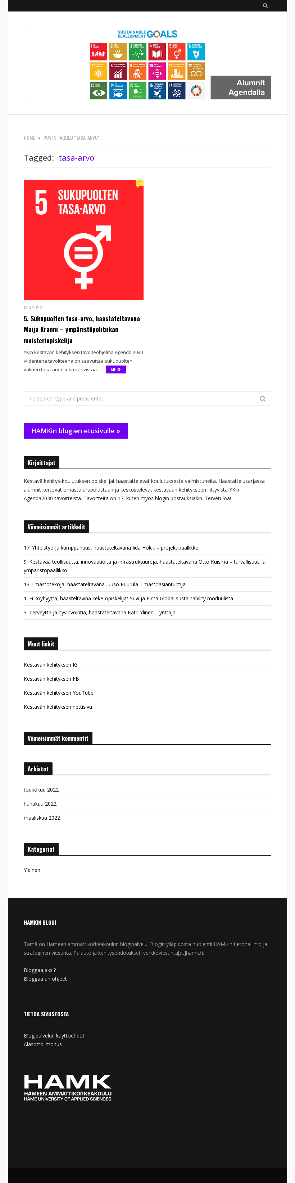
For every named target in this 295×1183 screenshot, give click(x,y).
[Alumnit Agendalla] (147, 65)
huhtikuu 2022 (40, 803)
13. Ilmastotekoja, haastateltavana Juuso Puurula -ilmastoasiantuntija (105, 584)
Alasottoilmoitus (43, 1044)
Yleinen (32, 869)
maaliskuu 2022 (42, 817)
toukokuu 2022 (41, 789)
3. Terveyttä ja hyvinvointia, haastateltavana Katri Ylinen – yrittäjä (100, 612)
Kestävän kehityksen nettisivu (58, 706)
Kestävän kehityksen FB (51, 678)
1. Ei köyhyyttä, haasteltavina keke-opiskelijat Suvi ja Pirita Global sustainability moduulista (128, 598)
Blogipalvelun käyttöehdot (54, 1035)
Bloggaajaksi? (40, 970)
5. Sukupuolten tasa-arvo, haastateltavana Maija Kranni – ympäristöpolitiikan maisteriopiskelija (82, 329)
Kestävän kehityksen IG (51, 664)
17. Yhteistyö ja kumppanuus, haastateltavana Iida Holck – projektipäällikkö (111, 547)
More (116, 369)
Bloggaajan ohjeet (45, 978)
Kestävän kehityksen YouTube (59, 692)
